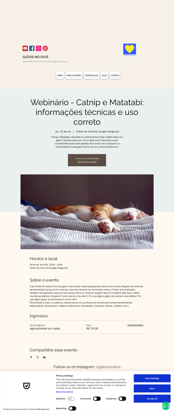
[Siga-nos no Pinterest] (45, 48)
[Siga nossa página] (32, 48)
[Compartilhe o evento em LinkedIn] (44, 357)
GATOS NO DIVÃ (35, 57)
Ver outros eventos (87, 161)
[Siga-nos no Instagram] (38, 48)
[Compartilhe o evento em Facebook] (31, 357)
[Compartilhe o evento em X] (37, 357)
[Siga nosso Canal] (25, 48)
